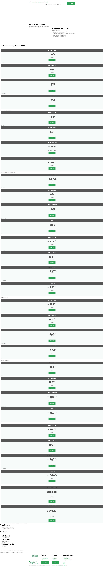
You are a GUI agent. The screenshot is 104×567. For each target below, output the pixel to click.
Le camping (46, 4)
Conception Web (54, 565)
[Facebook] (64, 563)
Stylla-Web (65, 565)
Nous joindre (58, 4)
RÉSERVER (52, 60)
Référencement (60, 565)
